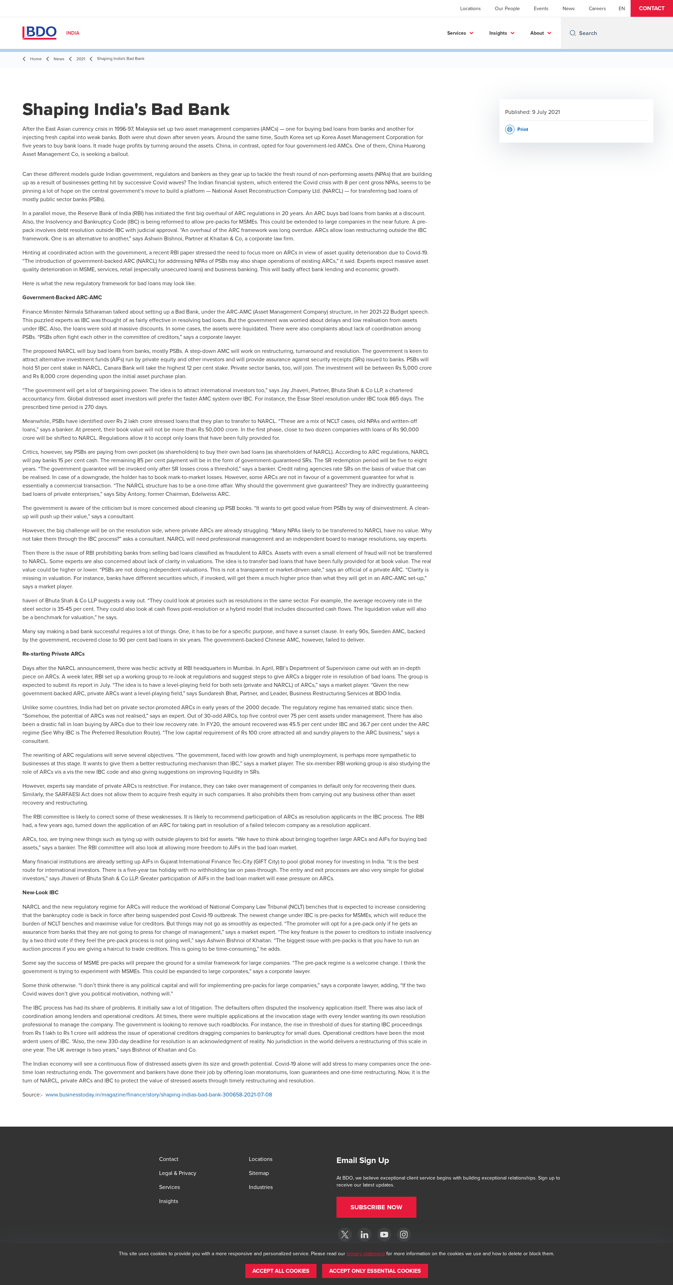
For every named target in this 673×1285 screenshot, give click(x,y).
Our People (507, 8)
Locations (470, 8)
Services (456, 32)
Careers (597, 8)
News (569, 8)
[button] (652, 8)
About (537, 32)
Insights (498, 32)
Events (541, 8)
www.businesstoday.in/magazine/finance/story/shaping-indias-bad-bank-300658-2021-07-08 (159, 1094)
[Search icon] (572, 32)
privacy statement (366, 1253)
